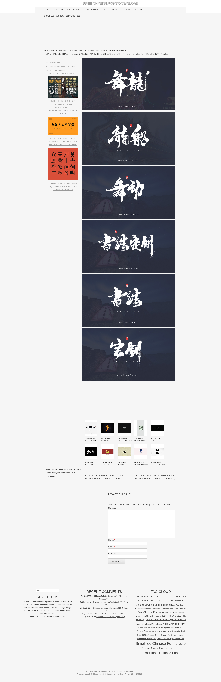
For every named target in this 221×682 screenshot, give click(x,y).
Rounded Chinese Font (146, 638)
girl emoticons (152, 619)
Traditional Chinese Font (161, 653)
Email (111, 547)
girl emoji (140, 619)
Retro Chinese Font (178, 635)
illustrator (139, 624)
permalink (61, 70)
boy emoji (155, 601)
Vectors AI (116, 10)
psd (165, 631)
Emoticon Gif (168, 616)
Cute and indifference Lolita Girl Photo (110, 614)
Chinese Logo (150, 608)
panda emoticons (172, 628)
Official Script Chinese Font (146, 627)
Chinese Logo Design (162, 608)
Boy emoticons (165, 601)
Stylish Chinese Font (171, 648)
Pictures (138, 10)
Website (112, 553)
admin (59, 62)
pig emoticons (159, 631)
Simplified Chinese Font (155, 643)
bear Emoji (158, 597)
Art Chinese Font (144, 596)
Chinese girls (140, 609)
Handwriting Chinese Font (172, 619)
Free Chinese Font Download (110, 3)
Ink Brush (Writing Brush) (152, 624)
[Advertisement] (110, 34)
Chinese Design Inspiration (58, 50)
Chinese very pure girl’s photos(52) (110, 617)
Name (111, 540)
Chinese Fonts (50, 10)
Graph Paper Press (127, 671)
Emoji (127, 10)
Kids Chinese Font (174, 623)
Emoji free (151, 616)
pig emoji (151, 631)
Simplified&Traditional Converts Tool (62, 16)
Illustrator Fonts (91, 10)
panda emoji (160, 628)
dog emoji (162, 612)
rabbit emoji (173, 631)
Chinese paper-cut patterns (177, 608)
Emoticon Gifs (180, 616)
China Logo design (157, 604)
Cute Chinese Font (147, 612)
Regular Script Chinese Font (160, 635)
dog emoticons (171, 612)
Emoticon (159, 616)
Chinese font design (177, 605)
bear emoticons (167, 597)
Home (44, 50)
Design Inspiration (70, 10)
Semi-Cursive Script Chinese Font (170, 639)
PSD (105, 10)
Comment (113, 508)
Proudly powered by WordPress (97, 671)
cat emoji (175, 600)
